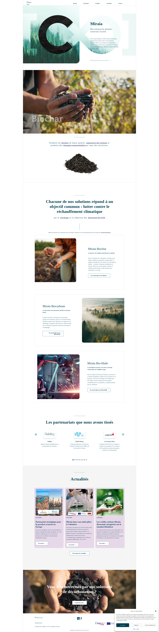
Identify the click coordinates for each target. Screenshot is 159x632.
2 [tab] (74, 460)
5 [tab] (79, 460)
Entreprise (86, 3)
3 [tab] (76, 460)
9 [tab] (86, 460)
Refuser (136, 625)
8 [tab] (84, 460)
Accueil (75, 3)
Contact (120, 3)
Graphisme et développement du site (77, 630)
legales (134, 629)
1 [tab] (73, 460)
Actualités (109, 3)
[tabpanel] (50, 439)
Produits (97, 3)
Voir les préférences (150, 625)
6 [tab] (81, 460)
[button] (156, 611)
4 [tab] (78, 460)
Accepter (122, 625)
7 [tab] (83, 460)
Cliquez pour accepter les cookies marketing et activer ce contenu (79, 101)
